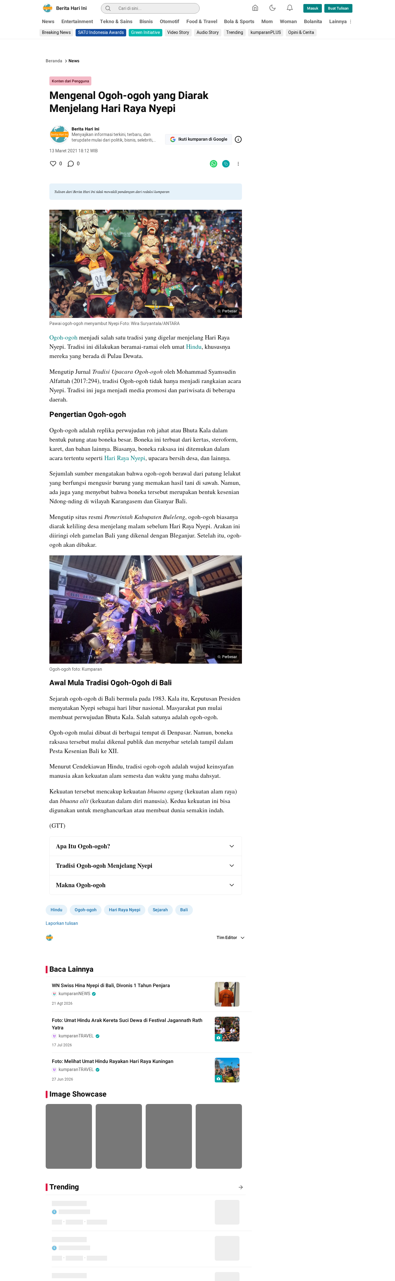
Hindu (194, 346)
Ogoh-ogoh (63, 337)
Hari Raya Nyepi (124, 458)
